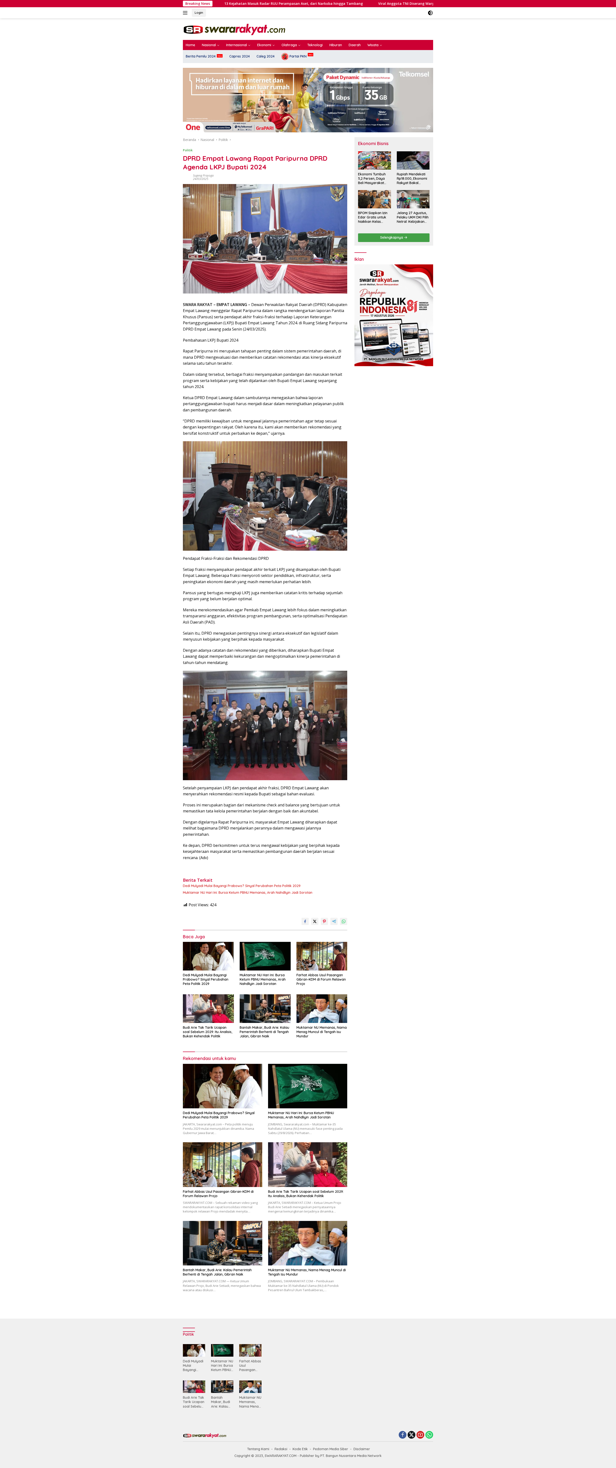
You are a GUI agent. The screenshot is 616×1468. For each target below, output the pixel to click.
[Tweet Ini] (314, 921)
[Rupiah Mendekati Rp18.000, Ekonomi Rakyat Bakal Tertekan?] (413, 160)
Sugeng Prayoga (203, 175)
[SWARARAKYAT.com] (234, 28)
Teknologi (315, 45)
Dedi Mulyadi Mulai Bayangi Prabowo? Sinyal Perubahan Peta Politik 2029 (242, 886)
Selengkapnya (392, 237)
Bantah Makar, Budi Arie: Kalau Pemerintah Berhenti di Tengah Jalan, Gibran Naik (264, 1031)
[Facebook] (402, 1435)
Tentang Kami (258, 1449)
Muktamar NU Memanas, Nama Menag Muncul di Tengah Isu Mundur (321, 1031)
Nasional (209, 45)
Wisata (373, 45)
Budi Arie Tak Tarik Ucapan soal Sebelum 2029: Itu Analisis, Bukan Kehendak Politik (207, 1031)
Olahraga (289, 45)
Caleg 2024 (266, 56)
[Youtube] (420, 1435)
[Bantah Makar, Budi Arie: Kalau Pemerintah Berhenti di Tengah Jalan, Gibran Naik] (265, 1008)
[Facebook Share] (305, 921)
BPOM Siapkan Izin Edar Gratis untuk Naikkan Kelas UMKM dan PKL (372, 217)
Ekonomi (264, 45)
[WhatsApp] (429, 1435)
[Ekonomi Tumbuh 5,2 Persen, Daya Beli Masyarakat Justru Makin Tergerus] (374, 160)
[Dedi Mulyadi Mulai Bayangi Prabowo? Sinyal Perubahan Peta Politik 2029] (208, 956)
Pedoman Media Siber (330, 1449)
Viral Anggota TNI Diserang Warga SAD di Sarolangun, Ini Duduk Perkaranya (351, 3)
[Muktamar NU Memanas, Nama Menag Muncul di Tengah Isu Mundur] (321, 1008)
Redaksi (281, 1449)
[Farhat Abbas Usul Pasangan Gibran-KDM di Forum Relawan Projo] (321, 956)
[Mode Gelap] (430, 13)
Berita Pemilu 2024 (201, 56)
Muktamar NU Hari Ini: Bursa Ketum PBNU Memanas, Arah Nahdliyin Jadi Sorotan (247, 892)
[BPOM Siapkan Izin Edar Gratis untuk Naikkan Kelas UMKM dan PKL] (374, 199)
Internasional (236, 45)
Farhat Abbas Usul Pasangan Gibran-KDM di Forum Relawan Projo (321, 979)
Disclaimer (361, 1449)
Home (190, 45)
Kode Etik (300, 1449)
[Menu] (186, 13)
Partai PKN (298, 56)
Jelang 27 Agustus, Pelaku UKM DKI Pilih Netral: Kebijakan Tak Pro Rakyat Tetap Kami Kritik (413, 217)
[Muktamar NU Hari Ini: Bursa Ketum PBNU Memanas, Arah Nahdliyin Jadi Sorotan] (265, 956)
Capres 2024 (239, 56)
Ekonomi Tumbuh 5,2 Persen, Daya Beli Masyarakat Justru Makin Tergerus (372, 178)
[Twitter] (411, 1435)
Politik (187, 150)
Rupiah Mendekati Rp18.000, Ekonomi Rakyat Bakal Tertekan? (412, 178)
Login (199, 12)
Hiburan (335, 45)
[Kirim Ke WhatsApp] (343, 921)
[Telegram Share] (334, 921)
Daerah (355, 45)
